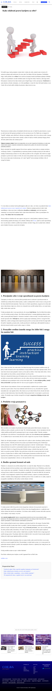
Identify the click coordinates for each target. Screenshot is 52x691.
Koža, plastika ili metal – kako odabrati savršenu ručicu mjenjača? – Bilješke (11, 649)
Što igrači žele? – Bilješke (26, 636)
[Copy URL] (33, 64)
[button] (49, 2)
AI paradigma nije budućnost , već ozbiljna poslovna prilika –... (43, 638)
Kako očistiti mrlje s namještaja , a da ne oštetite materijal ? (19, 573)
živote (34, 220)
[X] (21, 64)
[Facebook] (18, 64)
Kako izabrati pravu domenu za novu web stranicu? (17, 571)
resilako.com (4, 558)
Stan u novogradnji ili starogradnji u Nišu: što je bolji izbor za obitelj (8, 634)
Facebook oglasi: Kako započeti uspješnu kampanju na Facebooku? (21, 569)
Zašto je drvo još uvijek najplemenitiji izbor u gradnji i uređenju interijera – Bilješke (29, 649)
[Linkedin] (27, 64)
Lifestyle (4, 6)
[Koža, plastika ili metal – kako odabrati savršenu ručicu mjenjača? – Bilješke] (3, 648)
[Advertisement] (26, 108)
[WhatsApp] (24, 64)
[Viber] (30, 64)
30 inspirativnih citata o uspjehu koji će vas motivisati (18, 575)
